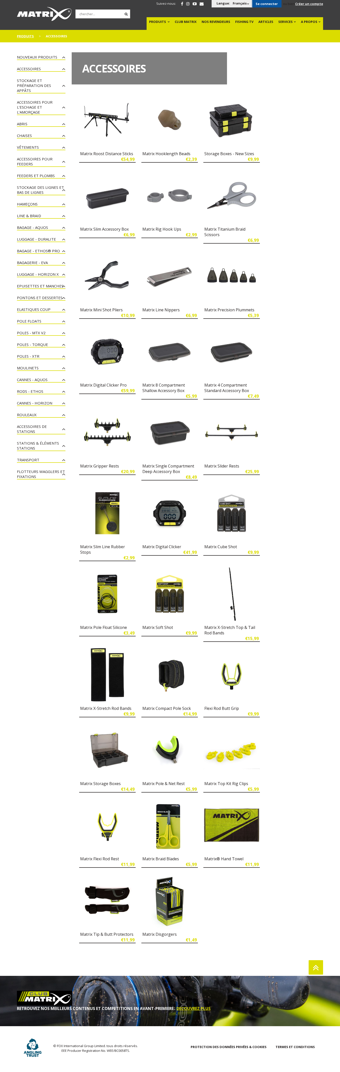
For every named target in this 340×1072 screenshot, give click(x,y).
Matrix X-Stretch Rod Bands (105, 708)
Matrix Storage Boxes (100, 783)
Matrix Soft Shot (157, 627)
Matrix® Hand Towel (223, 859)
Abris (22, 123)
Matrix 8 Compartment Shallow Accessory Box (163, 387)
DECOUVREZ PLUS (193, 1008)
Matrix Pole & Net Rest (163, 783)
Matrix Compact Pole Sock (166, 708)
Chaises (24, 135)
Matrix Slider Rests (221, 466)
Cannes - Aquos (32, 379)
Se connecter (267, 3)
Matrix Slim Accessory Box (104, 229)
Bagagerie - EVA (32, 262)
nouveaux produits (37, 57)
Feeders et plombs (36, 175)
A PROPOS (309, 21)
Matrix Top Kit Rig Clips (226, 783)
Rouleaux (27, 414)
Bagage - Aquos (32, 227)
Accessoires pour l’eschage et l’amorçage (35, 107)
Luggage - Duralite (36, 239)
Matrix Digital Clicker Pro (103, 385)
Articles (265, 21)
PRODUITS (157, 21)
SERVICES (285, 21)
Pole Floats (29, 321)
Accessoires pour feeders (35, 161)
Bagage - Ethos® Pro (38, 250)
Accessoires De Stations (32, 429)
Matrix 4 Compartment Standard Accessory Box (226, 387)
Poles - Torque (32, 344)
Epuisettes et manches (40, 285)
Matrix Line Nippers (161, 310)
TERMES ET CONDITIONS (295, 1047)
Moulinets (28, 367)
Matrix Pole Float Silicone (103, 627)
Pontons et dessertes (39, 297)
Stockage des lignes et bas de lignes (40, 190)
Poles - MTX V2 (31, 332)
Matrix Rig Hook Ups (161, 229)
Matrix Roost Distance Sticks (106, 153)
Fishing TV (244, 21)
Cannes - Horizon (34, 403)
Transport (28, 459)
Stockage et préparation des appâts (34, 85)
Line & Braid (29, 215)
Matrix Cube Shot (220, 546)
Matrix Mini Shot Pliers (101, 310)
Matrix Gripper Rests (99, 466)
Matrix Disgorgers (159, 934)
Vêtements (28, 147)
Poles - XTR (28, 356)
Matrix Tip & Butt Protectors (106, 934)
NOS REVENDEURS (216, 21)
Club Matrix (186, 21)
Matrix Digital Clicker (161, 546)
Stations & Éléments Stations (38, 446)
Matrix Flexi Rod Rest (99, 859)
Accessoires (29, 68)
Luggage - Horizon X (38, 274)
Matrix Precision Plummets (229, 310)
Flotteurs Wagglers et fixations (41, 474)
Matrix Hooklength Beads (166, 153)
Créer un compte (309, 3)
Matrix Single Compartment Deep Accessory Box (168, 468)
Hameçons (27, 203)
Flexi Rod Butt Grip (221, 708)
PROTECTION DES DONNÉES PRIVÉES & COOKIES (229, 1047)
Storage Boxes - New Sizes (229, 153)
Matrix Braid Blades (160, 859)
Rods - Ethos (30, 391)
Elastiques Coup (34, 309)
